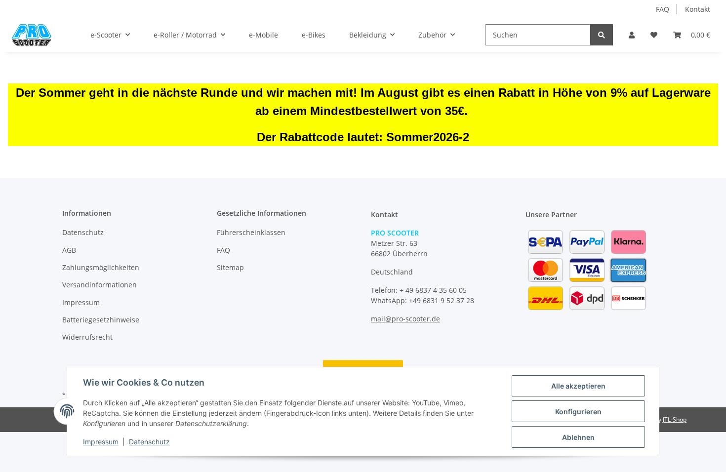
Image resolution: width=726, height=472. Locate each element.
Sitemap (230, 267)
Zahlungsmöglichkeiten (100, 267)
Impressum (101, 441)
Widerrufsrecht (87, 337)
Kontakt (697, 9)
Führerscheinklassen (251, 232)
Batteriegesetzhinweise (100, 319)
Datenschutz (149, 441)
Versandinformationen (99, 284)
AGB (69, 250)
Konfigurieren (578, 411)
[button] (632, 35)
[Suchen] (601, 34)
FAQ (662, 9)
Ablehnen (578, 437)
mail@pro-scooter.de (405, 318)
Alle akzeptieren (578, 386)
